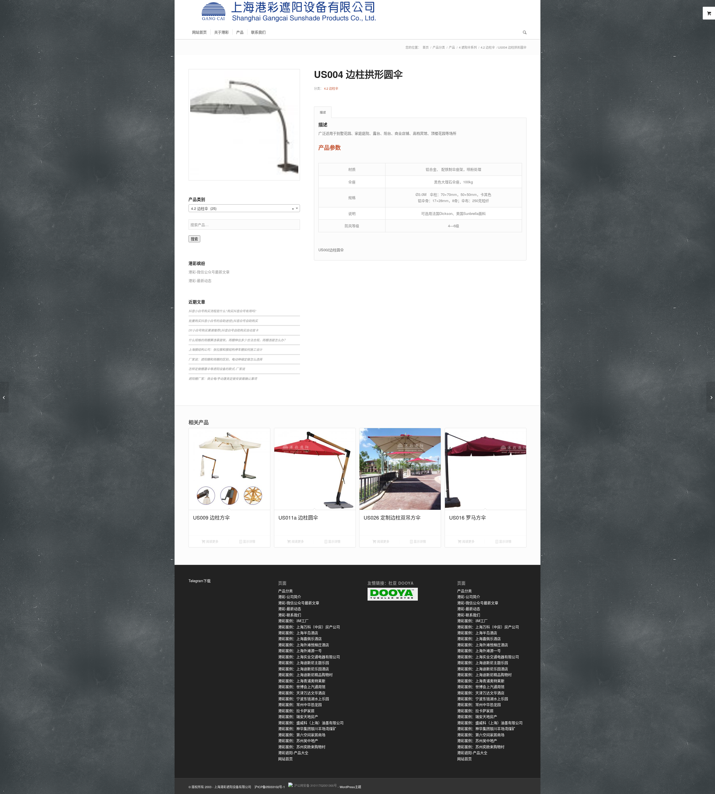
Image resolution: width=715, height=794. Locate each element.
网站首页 (285, 758)
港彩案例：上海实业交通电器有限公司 (309, 656)
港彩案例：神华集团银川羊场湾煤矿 (307, 728)
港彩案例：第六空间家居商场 (301, 734)
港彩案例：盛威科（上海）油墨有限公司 (311, 722)
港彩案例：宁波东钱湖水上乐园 (303, 698)
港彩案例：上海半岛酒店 (298, 632)
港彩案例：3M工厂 (293, 620)
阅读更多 (211, 541)
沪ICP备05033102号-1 (269, 786)
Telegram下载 (200, 580)
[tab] (323, 112)
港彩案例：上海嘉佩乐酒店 (300, 638)
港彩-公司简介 (289, 596)
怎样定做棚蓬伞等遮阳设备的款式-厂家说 (217, 369)
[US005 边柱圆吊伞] (710, 397)
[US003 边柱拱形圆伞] (4, 397)
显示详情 (248, 541)
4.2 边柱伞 (488, 47)
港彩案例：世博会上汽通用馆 (301, 686)
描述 (323, 112)
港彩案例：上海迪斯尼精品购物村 (305, 674)
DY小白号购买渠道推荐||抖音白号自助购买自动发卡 (223, 330)
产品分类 (439, 47)
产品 (452, 47)
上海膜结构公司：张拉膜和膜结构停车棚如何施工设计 (225, 349)
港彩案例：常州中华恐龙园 (300, 704)
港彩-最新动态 (289, 608)
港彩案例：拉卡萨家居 (296, 710)
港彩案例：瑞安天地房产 (298, 716)
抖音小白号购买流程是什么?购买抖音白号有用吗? (222, 311)
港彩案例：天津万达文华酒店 (301, 692)
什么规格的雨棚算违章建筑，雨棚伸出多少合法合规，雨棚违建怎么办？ (238, 340)
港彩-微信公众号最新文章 (298, 602)
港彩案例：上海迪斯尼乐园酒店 (303, 668)
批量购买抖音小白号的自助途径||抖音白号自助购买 (223, 321)
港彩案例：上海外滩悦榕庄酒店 (303, 644)
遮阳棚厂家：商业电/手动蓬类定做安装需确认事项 (223, 378)
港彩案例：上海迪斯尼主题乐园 (303, 662)
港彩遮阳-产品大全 (293, 752)
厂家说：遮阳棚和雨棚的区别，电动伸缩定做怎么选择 (225, 359)
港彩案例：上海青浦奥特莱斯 (301, 680)
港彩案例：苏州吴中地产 (298, 740)
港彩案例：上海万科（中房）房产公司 (309, 626)
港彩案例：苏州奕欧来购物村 (301, 746)
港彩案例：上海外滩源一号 (300, 650)
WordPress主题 (350, 786)
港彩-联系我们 (289, 614)
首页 (426, 47)
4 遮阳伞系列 (468, 47)
